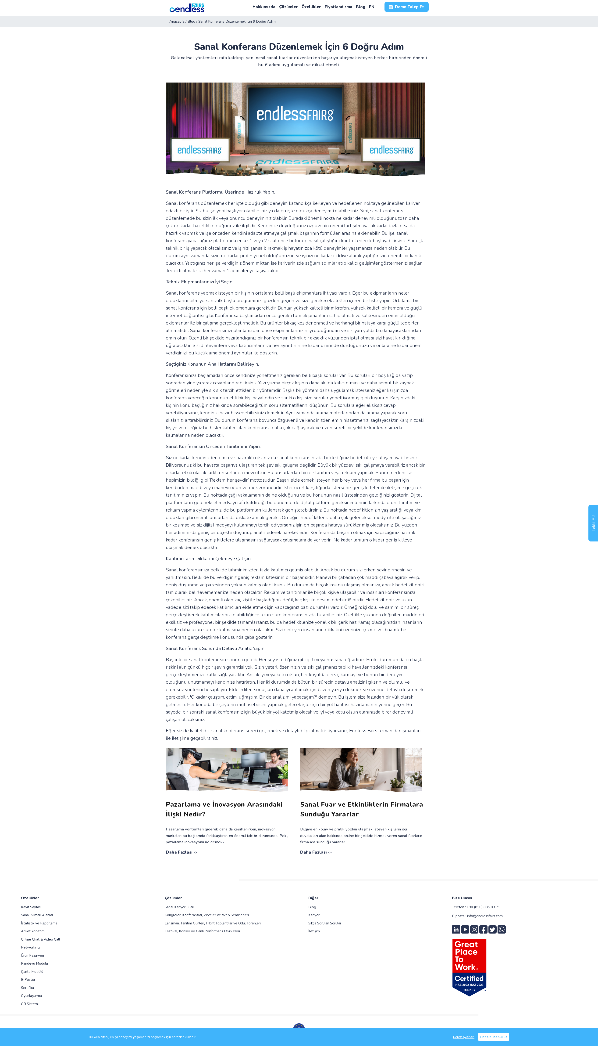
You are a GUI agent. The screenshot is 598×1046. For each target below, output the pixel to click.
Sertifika (27, 987)
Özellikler (30, 898)
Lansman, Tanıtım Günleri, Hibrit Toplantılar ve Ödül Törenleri (213, 923)
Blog (312, 907)
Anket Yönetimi (33, 931)
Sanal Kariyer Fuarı (179, 907)
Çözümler (173, 898)
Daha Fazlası (179, 852)
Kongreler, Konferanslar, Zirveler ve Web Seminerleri (207, 915)
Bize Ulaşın (462, 898)
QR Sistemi (30, 1004)
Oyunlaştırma (31, 995)
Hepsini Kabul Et (493, 1037)
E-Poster (28, 979)
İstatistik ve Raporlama (39, 923)
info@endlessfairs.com (485, 916)
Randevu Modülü (34, 963)
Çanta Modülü (32, 971)
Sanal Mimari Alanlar (37, 915)
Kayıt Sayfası (31, 907)
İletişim (314, 931)
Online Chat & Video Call (40, 939)
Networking (30, 947)
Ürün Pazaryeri (32, 955)
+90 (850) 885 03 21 (483, 907)
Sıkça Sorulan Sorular (324, 923)
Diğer (313, 898)
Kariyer (314, 915)
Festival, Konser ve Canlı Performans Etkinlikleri (202, 931)
